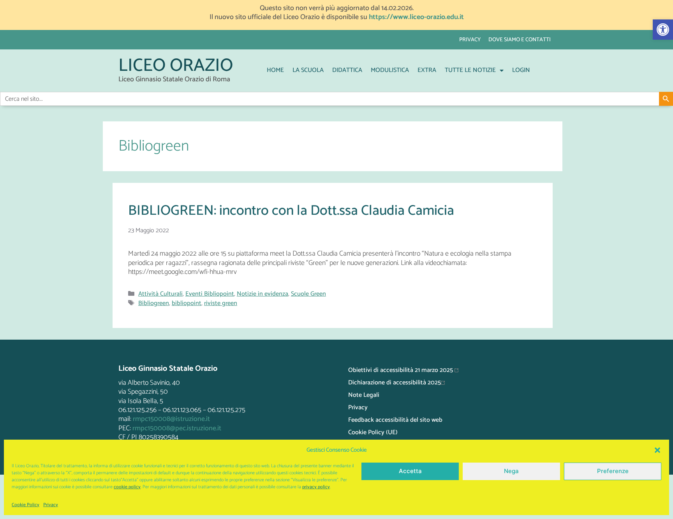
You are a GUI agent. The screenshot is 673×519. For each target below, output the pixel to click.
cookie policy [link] (127, 487)
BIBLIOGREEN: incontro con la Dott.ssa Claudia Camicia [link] (291, 210)
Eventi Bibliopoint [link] (209, 294)
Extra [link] (427, 70)
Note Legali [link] (363, 395)
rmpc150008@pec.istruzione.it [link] (176, 428)
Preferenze (613, 471)
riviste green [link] (220, 303)
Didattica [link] (347, 70)
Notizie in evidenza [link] (262, 294)
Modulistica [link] (390, 70)
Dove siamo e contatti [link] (519, 39)
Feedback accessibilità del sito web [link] (395, 420)
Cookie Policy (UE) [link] (373, 432)
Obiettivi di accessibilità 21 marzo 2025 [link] (401, 370)
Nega (511, 471)
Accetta (410, 471)
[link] (663, 29)
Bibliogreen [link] (153, 303)
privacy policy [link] (316, 487)
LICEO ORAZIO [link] (175, 66)
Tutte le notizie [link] (470, 70)
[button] (657, 450)
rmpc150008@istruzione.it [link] (171, 419)
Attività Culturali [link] (160, 294)
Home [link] (275, 70)
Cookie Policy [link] (25, 504)
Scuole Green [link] (308, 294)
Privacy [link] (50, 504)
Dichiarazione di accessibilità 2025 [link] (394, 382)
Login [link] (521, 70)
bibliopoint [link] (186, 303)
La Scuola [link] (308, 70)
